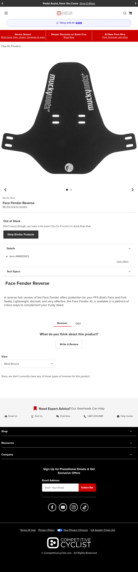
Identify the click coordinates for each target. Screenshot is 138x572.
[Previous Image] (5, 190)
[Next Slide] (135, 3)
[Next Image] (133, 190)
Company (7, 454)
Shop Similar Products (20, 234)
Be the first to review (15, 206)
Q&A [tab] (78, 323)
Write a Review (69, 344)
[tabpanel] (69, 357)
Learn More (123, 261)
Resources (7, 443)
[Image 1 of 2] (67, 190)
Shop (4, 431)
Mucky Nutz (9, 198)
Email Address (51, 480)
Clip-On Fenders (11, 46)
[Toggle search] (125, 13)
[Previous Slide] (2, 3)
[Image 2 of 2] (71, 190)
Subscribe (87, 487)
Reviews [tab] (62, 323)
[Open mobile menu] (6, 13)
